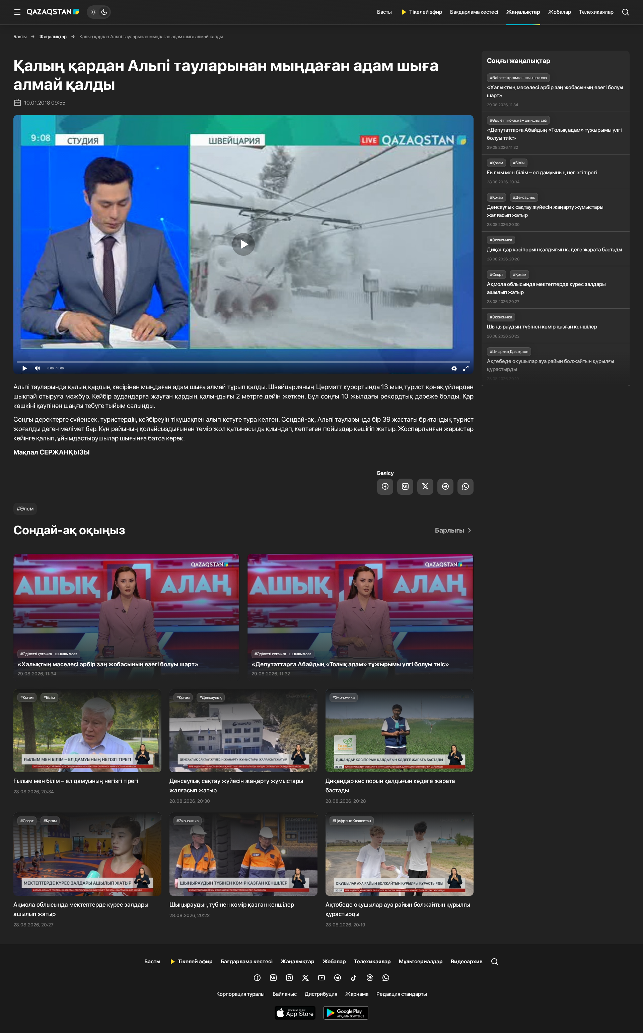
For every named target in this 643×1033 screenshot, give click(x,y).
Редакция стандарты (401, 994)
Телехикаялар (596, 12)
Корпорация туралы (240, 994)
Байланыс (285, 994)
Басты (384, 12)
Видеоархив (467, 961)
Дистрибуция (321, 994)
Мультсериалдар (421, 961)
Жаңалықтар (523, 12)
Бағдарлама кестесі (474, 12)
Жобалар (559, 12)
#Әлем (25, 508)
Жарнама (356, 994)
